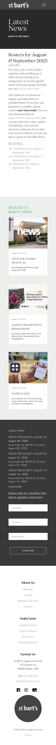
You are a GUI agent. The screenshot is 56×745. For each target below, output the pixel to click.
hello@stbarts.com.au (28, 681)
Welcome (28, 589)
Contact (28, 606)
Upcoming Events (28, 642)
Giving (28, 595)
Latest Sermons (28, 631)
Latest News (17, 430)
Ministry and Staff (28, 601)
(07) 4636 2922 (30, 676)
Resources (28, 636)
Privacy (28, 735)
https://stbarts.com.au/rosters (25, 118)
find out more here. (29, 88)
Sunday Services (28, 625)
